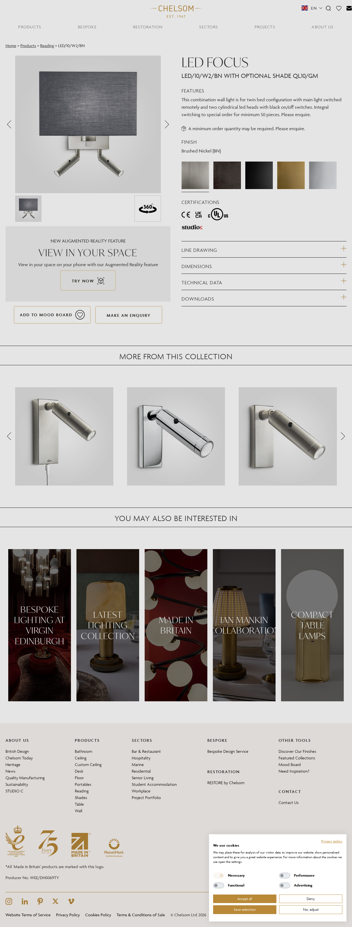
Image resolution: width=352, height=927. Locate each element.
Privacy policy (331, 841)
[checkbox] (218, 875)
